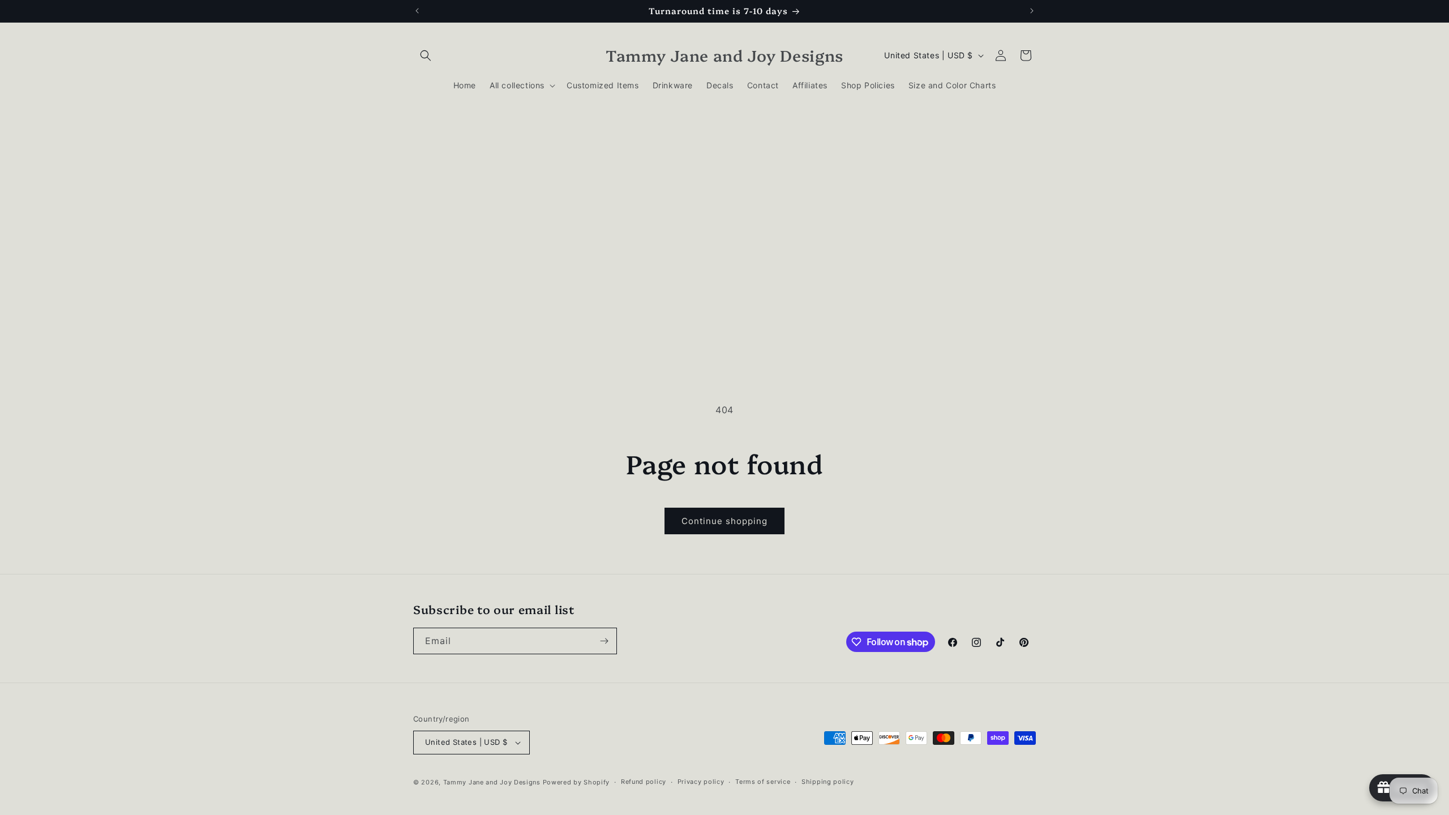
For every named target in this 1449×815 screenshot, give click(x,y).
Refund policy (643, 782)
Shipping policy (827, 782)
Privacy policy (701, 782)
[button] (425, 55)
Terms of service (762, 782)
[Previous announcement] (417, 11)
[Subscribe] (603, 641)
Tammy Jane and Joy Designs (492, 782)
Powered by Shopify (576, 782)
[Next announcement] (1031, 11)
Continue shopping (724, 521)
